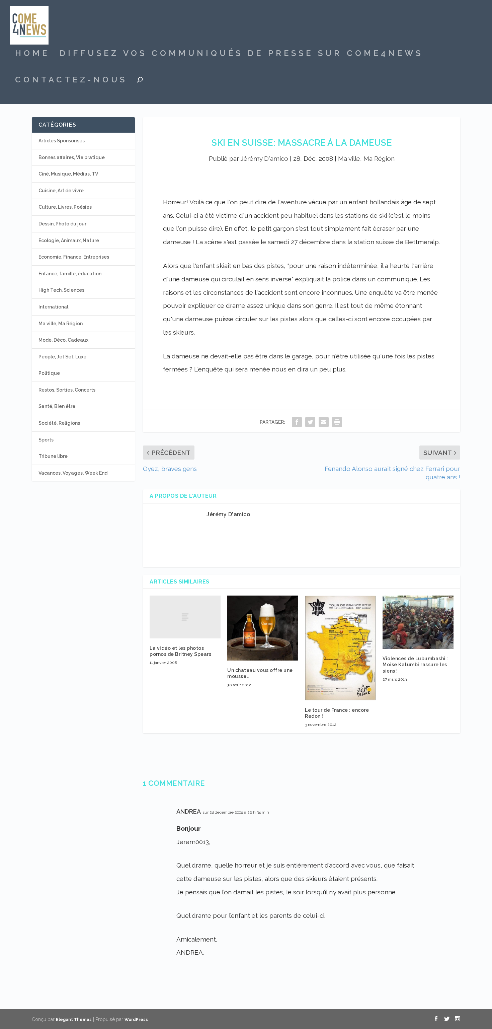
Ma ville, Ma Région (366, 158)
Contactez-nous (71, 80)
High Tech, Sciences (61, 290)
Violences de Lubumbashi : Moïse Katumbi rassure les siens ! (415, 664)
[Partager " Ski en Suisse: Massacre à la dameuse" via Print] (337, 422)
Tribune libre (53, 456)
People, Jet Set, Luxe (62, 356)
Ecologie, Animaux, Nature (68, 240)
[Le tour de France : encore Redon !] (340, 648)
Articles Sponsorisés (61, 140)
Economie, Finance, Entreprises (73, 257)
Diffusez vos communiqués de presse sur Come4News (241, 54)
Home (32, 54)
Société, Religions (59, 423)
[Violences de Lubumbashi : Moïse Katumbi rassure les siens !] (418, 622)
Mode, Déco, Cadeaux (63, 340)
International (53, 307)
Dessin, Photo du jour (62, 223)
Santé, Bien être (56, 406)
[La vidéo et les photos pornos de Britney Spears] (185, 617)
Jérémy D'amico (264, 158)
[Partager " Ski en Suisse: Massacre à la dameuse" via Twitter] (310, 422)
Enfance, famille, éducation (69, 273)
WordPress (136, 1019)
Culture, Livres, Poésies (65, 207)
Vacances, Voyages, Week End (72, 473)
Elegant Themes (74, 1019)
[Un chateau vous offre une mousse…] (262, 628)
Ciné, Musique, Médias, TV (68, 174)
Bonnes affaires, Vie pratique (71, 157)
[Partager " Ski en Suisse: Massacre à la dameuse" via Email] (323, 422)
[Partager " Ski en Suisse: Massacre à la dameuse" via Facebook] (297, 422)
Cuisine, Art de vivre (61, 190)
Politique (49, 373)
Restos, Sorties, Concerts (66, 390)
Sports (46, 439)
